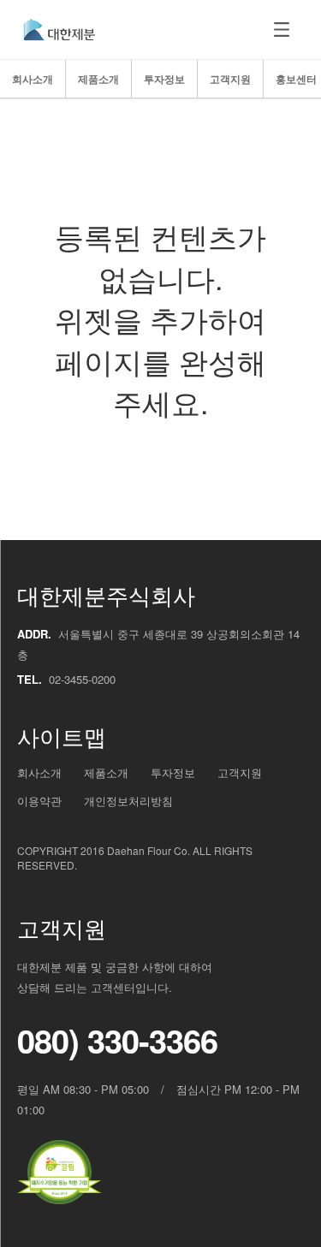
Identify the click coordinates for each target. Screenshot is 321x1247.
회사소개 (32, 78)
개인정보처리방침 (128, 801)
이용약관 (39, 801)
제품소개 (98, 78)
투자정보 (164, 78)
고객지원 (230, 78)
